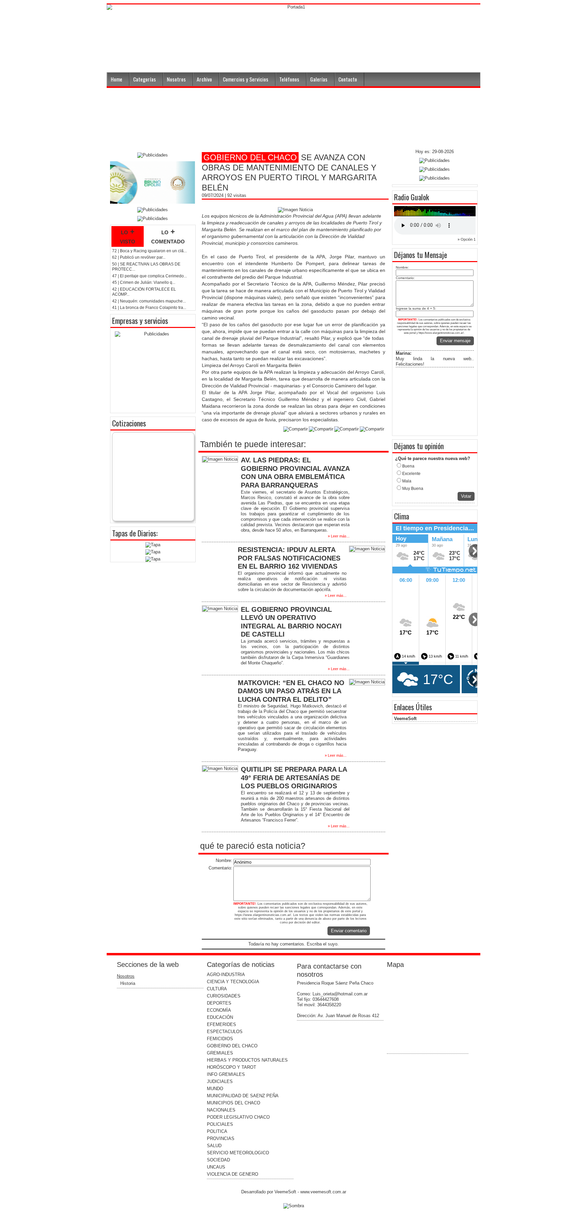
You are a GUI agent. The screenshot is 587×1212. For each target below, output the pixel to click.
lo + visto (127, 236)
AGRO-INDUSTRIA (226, 974)
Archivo (204, 79)
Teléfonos (289, 79)
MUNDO (215, 1088)
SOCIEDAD (218, 1159)
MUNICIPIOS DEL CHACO (233, 1102)
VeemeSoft (405, 718)
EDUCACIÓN (220, 1017)
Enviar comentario (349, 930)
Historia (127, 983)
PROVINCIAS (220, 1138)
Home (116, 79)
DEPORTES (219, 1003)
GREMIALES (220, 1052)
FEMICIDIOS (220, 1038)
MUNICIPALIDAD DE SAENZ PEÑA (243, 1095)
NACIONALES (221, 1110)
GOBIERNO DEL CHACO (232, 1045)
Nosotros (176, 79)
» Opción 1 (467, 239)
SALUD (214, 1145)
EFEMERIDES (221, 1024)
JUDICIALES (220, 1081)
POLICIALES (220, 1124)
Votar (466, 496)
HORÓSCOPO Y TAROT (231, 1067)
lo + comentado (168, 236)
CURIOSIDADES (224, 995)
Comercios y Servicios (245, 79)
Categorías (144, 79)
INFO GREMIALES (226, 1074)
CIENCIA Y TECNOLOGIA (233, 981)
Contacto (347, 79)
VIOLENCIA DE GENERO (232, 1174)
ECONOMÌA (219, 1010)
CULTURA (217, 988)
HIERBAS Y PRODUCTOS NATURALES (247, 1060)
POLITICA (217, 1131)
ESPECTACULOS (225, 1031)
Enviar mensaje (455, 340)
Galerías (318, 79)
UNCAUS (216, 1167)
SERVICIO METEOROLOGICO (238, 1152)
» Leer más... (339, 536)
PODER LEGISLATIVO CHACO (238, 1117)
